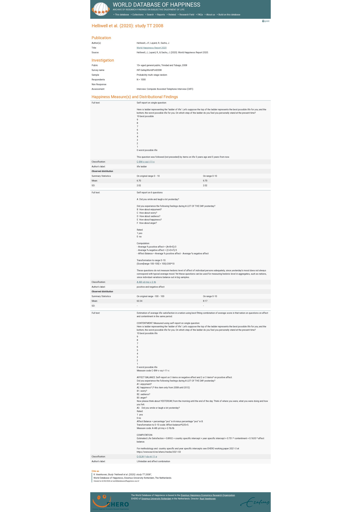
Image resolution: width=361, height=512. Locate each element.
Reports (161, 14)
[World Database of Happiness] (101, 9)
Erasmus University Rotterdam (156, 498)
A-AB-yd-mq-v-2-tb (146, 282)
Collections (138, 14)
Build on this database (229, 14)
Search (150, 14)
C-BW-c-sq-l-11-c (146, 161)
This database (122, 14)
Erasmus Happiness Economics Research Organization (208, 495)
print (266, 21)
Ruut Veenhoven (208, 498)
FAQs (200, 14)
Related (172, 14)
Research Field (186, 14)
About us (210, 14)
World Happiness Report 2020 (152, 47)
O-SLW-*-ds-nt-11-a (147, 456)
